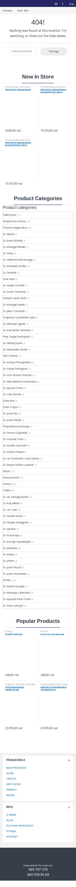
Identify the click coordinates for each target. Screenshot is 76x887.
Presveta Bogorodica (15, 86)
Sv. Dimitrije (9, 272)
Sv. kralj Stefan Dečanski (16, 330)
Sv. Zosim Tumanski (14, 291)
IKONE (6, 580)
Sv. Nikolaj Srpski (12, 343)
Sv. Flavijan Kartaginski (15, 522)
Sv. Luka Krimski (12, 394)
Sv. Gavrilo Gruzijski (14, 586)
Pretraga (54, 51)
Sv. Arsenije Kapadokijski (17, 541)
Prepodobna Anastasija (16, 426)
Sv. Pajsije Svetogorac (15, 368)
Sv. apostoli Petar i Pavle (16, 599)
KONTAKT (12, 836)
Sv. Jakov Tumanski (13, 311)
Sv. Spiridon (9, 529)
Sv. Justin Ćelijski (12, 420)
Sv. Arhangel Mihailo (14, 247)
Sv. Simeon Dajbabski (15, 432)
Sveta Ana (8, 400)
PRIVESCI (11, 789)
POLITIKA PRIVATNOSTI (20, 825)
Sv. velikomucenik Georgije (18, 259)
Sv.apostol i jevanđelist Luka (19, 317)
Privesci (7, 484)
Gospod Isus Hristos (14, 221)
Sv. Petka (8, 253)
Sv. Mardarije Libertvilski (16, 592)
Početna (7, 10)
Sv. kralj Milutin (11, 503)
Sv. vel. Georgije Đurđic (16, 497)
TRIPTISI (11, 778)
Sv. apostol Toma (13, 388)
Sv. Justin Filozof (12, 567)
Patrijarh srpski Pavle (14, 298)
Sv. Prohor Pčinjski (13, 452)
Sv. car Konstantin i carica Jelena (21, 458)
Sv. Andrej (8, 554)
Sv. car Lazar (10, 509)
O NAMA (11, 814)
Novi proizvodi (11, 477)
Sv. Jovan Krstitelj (12, 240)
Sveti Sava (8, 279)
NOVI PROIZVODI (16, 767)
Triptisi (6, 490)
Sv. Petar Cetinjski (13, 605)
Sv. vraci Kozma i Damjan (17, 375)
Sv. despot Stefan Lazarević (18, 464)
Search (57, 3)
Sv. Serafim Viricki (12, 516)
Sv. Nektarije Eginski (14, 323)
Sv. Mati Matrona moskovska (19, 381)
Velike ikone (9, 214)
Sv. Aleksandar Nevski (15, 349)
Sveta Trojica (10, 407)
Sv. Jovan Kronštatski (14, 573)
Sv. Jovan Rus (10, 413)
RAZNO (10, 795)
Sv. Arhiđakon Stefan (14, 266)
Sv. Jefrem (8, 560)
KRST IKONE (10, 355)
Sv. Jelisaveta (10, 548)
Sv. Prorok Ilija (11, 535)
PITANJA (11, 831)
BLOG (9, 820)
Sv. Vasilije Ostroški (13, 285)
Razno (6, 471)
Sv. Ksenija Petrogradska (17, 362)
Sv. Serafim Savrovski (15, 445)
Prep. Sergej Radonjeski (16, 336)
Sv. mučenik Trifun (13, 439)
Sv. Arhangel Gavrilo (14, 304)
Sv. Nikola (8, 234)
